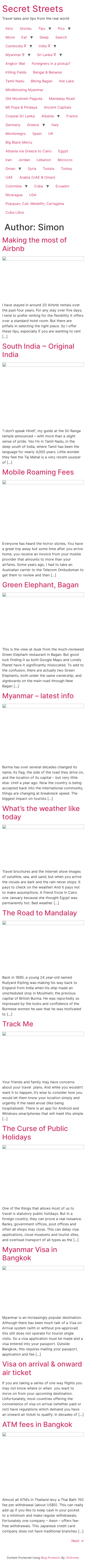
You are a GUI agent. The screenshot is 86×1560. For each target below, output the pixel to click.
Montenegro (16, 133)
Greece (33, 125)
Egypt (63, 151)
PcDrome (72, 1557)
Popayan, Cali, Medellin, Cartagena (35, 203)
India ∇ (44, 46)
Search (61, 37)
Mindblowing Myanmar (24, 90)
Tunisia (48, 168)
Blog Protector (50, 1557)
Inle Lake (66, 81)
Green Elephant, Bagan (40, 584)
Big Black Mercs (19, 142)
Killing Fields (16, 72)
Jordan (24, 160)
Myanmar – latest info (38, 695)
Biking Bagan (41, 81)
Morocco (65, 160)
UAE (9, 177)
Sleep (44, 37)
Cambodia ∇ (16, 46)
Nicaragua (14, 195)
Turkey (66, 168)
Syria (32, 168)
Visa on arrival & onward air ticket (42, 1368)
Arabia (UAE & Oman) (37, 177)
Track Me (17, 1024)
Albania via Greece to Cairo (29, 151)
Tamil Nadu (15, 81)
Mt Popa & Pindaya (21, 107)
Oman (10, 168)
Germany (13, 125)
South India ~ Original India (38, 350)
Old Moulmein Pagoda (24, 98)
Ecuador (62, 186)
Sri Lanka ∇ (46, 55)
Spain (37, 133)
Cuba (38, 186)
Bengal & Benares (47, 72)
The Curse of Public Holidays (35, 1132)
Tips (41, 28)
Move (10, 37)
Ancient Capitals (57, 107)
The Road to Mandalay (39, 913)
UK (50, 133)
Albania (47, 116)
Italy (55, 125)
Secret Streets (32, 8)
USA (32, 195)
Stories (26, 28)
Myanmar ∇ (15, 55)
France (72, 116)
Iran (9, 160)
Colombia (14, 186)
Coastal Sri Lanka (20, 116)
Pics (61, 28)
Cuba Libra (15, 212)
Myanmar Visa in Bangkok (29, 1253)
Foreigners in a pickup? (51, 63)
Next (77, 1541)
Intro (9, 28)
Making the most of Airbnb (34, 244)
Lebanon (44, 160)
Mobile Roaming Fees (38, 472)
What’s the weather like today (41, 812)
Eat (24, 37)
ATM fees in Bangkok (37, 1424)
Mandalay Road (62, 98)
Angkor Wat (15, 63)
